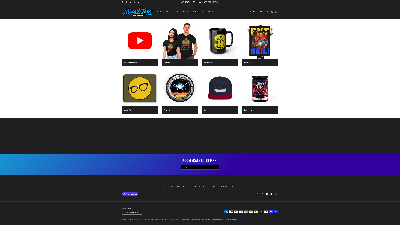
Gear (165, 110)
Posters (247, 62)
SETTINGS (192, 187)
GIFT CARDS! (213, 187)
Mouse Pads (128, 110)
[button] (267, 11)
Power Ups (248, 110)
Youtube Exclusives (131, 62)
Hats (205, 110)
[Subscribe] (216, 167)
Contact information (231, 219)
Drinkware (208, 62)
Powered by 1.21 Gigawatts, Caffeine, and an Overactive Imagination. (158, 219)
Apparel (167, 62)
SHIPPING (202, 187)
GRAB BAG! (223, 187)
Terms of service (206, 219)
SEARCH (233, 187)
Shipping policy (218, 219)
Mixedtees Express (132, 219)
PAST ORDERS (169, 187)
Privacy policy (195, 219)
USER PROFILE (181, 187)
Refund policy (185, 219)
